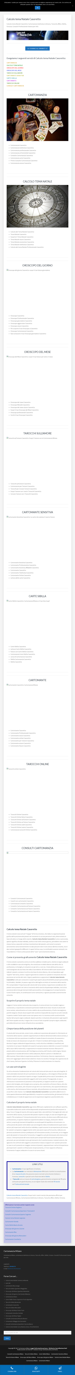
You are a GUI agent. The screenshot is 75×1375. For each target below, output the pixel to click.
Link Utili (8, 1283)
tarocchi (21, 1176)
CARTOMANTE (11, 81)
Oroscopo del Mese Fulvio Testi (15, 1310)
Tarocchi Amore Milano (12, 1357)
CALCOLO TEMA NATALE (15, 65)
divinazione (37, 1171)
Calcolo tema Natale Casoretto (17, 1195)
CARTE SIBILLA (12, 78)
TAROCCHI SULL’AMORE (15, 73)
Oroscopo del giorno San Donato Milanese (18, 1294)
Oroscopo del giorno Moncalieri (15, 1236)
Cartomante (16, 1169)
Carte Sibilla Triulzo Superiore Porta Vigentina (19, 1299)
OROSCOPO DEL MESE (14, 70)
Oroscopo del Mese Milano (28, 1357)
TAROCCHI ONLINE (13, 83)
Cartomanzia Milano (32, 1361)
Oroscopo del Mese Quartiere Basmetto (17, 1291)
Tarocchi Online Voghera (13, 1207)
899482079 (12, 1266)
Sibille (48, 1176)
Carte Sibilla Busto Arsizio (14, 1225)
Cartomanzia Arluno (11, 1297)
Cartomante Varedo (11, 1221)
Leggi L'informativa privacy (39, 1348)
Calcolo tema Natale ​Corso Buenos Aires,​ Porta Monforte (22, 1327)
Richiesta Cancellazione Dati (58, 1348)
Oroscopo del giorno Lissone (14, 1229)
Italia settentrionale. (22, 1184)
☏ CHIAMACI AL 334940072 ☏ (37, 48)
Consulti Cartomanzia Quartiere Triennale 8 (19, 1211)
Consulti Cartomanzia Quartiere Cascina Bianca (19, 1324)
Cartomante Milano (44, 1361)
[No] (73, 6)
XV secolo (57, 1182)
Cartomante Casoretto (12, 1305)
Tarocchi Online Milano (31, 1354)
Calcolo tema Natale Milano (62, 1357)
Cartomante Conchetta (13, 1239)
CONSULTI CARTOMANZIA (15, 86)
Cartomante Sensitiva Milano (59, 1354)
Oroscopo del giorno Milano (45, 1357)
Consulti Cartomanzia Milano (15, 1354)
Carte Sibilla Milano (44, 1354)
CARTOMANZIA (12, 63)
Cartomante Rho (11, 1232)
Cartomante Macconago (13, 1286)
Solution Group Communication (42, 1350)
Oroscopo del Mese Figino (13, 1316)
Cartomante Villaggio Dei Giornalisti (16, 1321)
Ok (37, 8)
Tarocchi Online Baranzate (13, 1302)
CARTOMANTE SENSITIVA (15, 75)
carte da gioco (36, 1179)
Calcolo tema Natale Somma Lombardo (17, 1280)
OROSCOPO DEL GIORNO (15, 68)
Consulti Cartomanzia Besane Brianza (16, 1318)
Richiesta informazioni (14, 1268)
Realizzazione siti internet (24, 1350)
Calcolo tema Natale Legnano (15, 1218)
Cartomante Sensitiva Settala (14, 1313)
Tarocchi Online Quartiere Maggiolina (16, 1288)
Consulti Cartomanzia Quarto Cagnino (18, 1214)
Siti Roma (55, 1350)
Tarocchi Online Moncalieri (13, 1308)
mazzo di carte (20, 1174)
